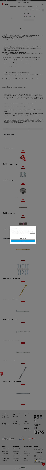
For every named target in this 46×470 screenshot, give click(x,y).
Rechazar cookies (23, 238)
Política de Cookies (32, 233)
